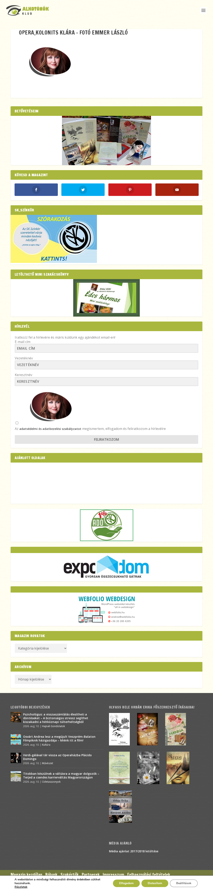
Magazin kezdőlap (26, 875)
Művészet (47, 763)
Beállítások (183, 883)
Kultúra (46, 744)
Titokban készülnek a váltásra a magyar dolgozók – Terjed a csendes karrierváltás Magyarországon (61, 775)
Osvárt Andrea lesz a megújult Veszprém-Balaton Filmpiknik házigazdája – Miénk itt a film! (59, 738)
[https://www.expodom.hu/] (106, 567)
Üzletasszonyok (51, 781)
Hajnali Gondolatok (53, 726)
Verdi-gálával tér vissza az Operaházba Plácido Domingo (57, 757)
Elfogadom (126, 883)
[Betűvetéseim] (106, 140)
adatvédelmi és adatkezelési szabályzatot (50, 429)
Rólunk (51, 875)
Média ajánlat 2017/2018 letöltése (133, 851)
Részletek (21, 887)
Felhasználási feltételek (148, 875)
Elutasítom (155, 883)
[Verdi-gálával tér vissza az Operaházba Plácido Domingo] (16, 758)
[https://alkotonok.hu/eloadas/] (54, 262)
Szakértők (70, 875)
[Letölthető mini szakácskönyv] (106, 298)
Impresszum (113, 875)
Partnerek (91, 875)
